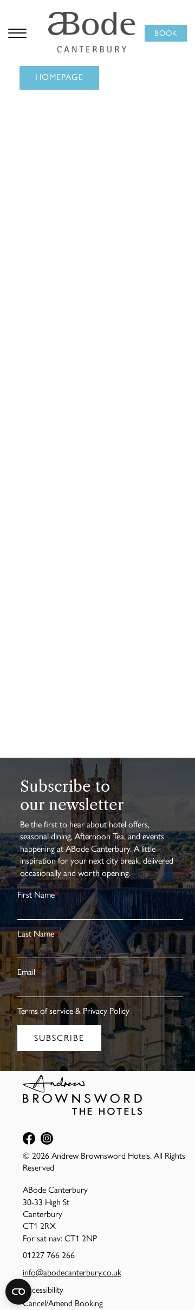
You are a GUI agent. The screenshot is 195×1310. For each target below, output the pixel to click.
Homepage (59, 77)
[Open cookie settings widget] (18, 1292)
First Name (38, 895)
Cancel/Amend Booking (63, 1303)
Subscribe (59, 1038)
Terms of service (45, 1011)
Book (165, 33)
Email (28, 972)
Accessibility (43, 1290)
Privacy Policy (106, 1011)
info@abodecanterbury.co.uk (72, 1272)
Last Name (37, 933)
